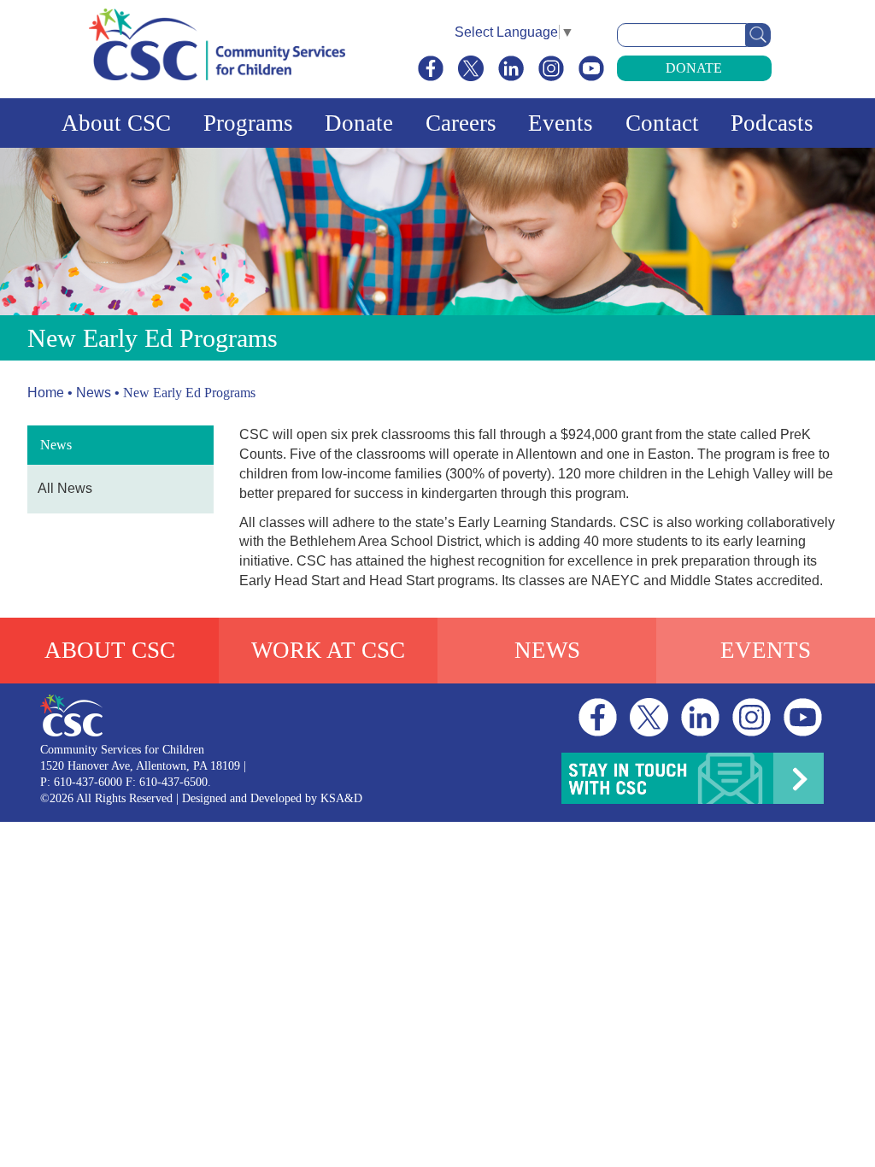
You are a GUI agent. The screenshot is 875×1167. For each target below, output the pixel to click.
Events (560, 123)
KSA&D (341, 798)
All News (65, 488)
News (93, 392)
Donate (694, 68)
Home (45, 392)
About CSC (116, 123)
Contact (662, 123)
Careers (461, 123)
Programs (248, 123)
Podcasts (772, 123)
